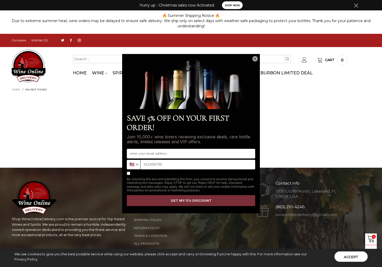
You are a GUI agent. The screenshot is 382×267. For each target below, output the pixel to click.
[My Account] (304, 60)
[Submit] (287, 59)
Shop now (232, 5)
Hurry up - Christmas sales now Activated (177, 5)
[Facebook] (71, 40)
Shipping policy (148, 220)
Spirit (120, 72)
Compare (19, 40)
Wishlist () (39, 40)
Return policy (147, 228)
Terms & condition (150, 236)
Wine (98, 72)
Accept (351, 257)
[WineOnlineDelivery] (28, 66)
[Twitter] (62, 40)
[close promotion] (356, 5)
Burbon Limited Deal (286, 72)
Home (80, 72)
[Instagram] (79, 40)
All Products (146, 243)
